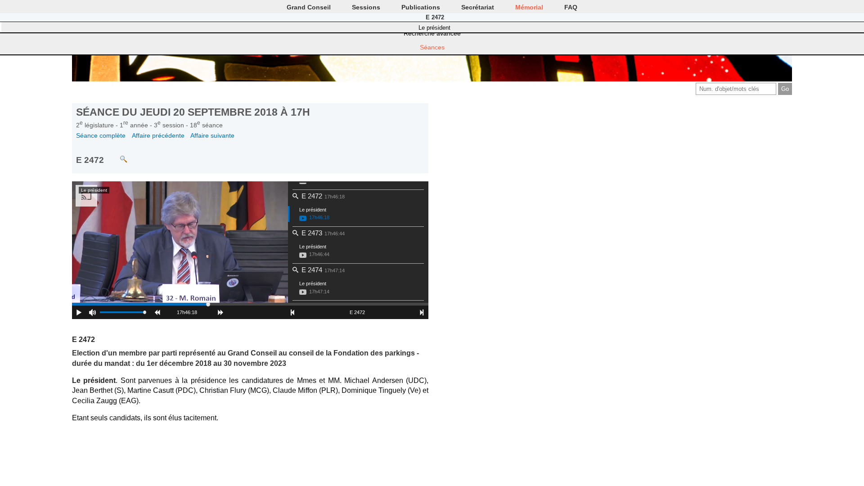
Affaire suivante (212, 135)
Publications (420, 7)
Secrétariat (477, 7)
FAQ (570, 7)
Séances (432, 47)
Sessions (366, 7)
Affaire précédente (158, 135)
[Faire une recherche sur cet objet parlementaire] (116, 155)
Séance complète (101, 135)
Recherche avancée (432, 33)
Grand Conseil (309, 7)
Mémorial (529, 7)
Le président (434, 27)
